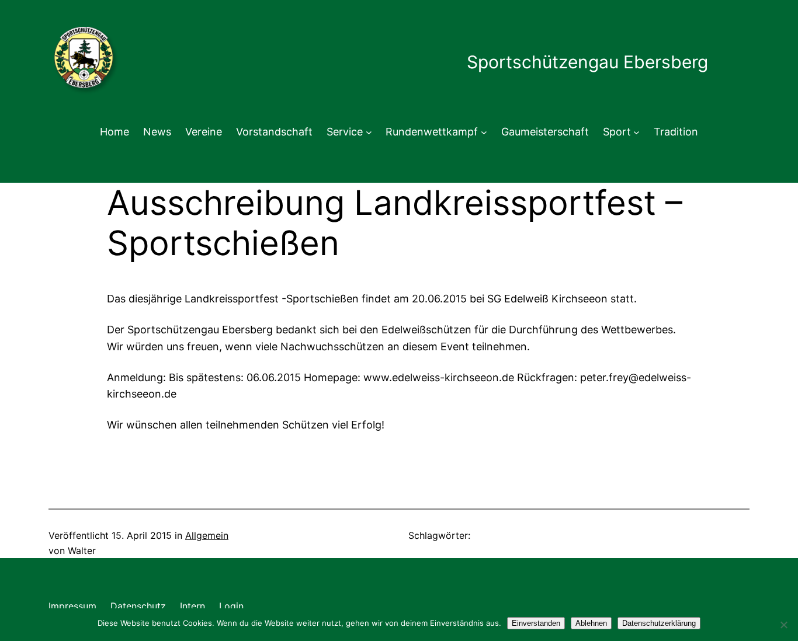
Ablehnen (591, 623)
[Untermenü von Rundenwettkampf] (484, 132)
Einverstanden (536, 623)
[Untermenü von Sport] (636, 132)
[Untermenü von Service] (369, 132)
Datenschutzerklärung (659, 623)
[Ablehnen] (783, 624)
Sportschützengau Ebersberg (587, 61)
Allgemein (206, 535)
